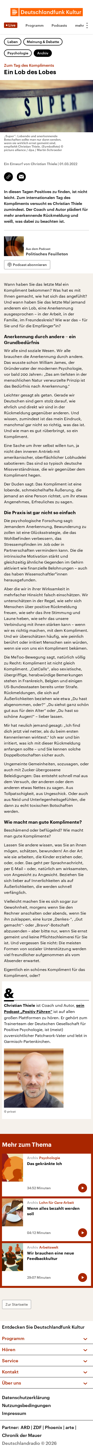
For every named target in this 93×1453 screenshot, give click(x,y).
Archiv (42, 53)
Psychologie (17, 53)
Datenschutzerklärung (26, 1397)
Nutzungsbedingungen (26, 1405)
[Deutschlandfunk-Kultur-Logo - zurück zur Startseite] (46, 12)
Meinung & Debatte (43, 42)
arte (70, 1427)
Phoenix (54, 1427)
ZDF (38, 1427)
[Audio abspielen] (82, 1188)
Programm (35, 25)
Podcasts (59, 25)
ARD (26, 1427)
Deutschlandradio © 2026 (29, 1443)
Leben (12, 42)
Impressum (14, 1413)
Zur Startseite (16, 1304)
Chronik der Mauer (22, 1435)
